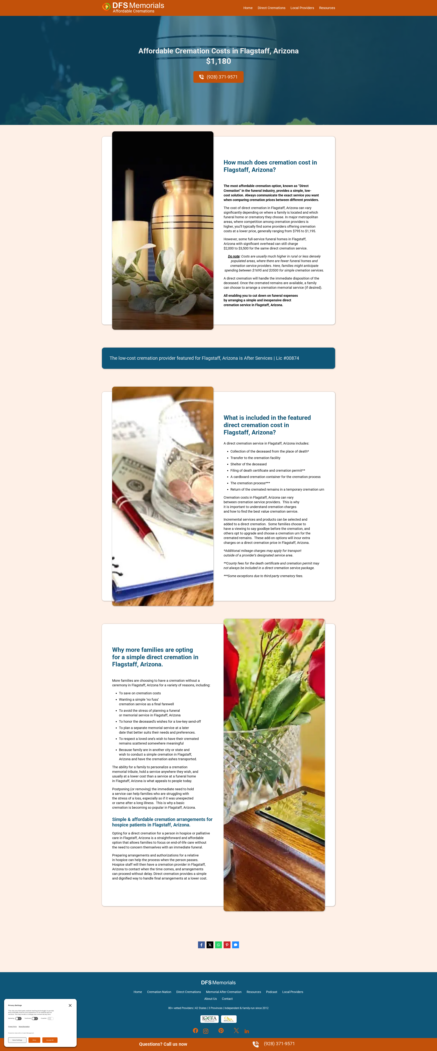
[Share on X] (210, 944)
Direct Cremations (271, 8)
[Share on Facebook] (201, 944)
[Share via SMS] (235, 944)
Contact (227, 998)
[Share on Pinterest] (227, 944)
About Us (210, 998)
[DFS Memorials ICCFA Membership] (209, 1019)
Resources (327, 8)
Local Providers (302, 8)
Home (248, 8)
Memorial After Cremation (224, 992)
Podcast (271, 992)
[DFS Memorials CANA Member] (228, 1019)
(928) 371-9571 (222, 77)
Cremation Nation (159, 992)
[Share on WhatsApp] (218, 944)
